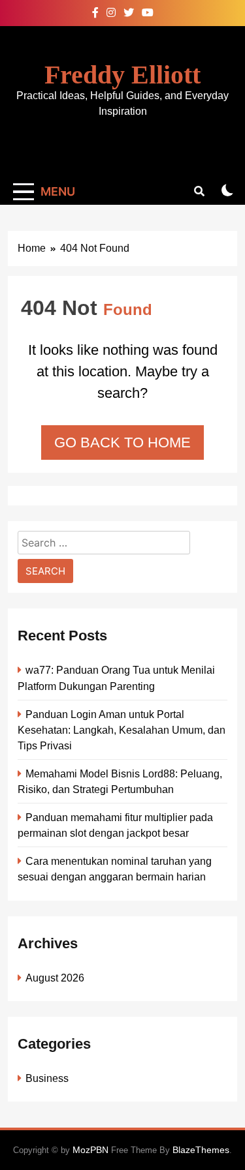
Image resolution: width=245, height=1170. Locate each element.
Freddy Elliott (122, 74)
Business (47, 1078)
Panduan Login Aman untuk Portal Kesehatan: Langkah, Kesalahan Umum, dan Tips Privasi (121, 729)
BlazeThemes (200, 1150)
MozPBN (90, 1150)
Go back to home (122, 442)
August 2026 (54, 977)
